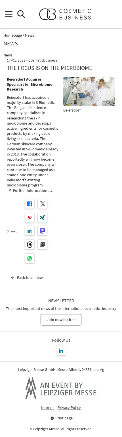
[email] (42, 244)
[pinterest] (30, 218)
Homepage (12, 35)
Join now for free (61, 319)
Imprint (47, 407)
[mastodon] (42, 231)
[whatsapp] (30, 258)
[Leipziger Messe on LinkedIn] (61, 351)
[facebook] (30, 204)
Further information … (32, 190)
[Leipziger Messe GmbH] (61, 388)
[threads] (30, 244)
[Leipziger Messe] (114, 14)
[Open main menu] (8, 14)
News (29, 35)
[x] (42, 204)
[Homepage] (67, 14)
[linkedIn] (30, 231)
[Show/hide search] (21, 14)
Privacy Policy (69, 407)
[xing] (42, 218)
